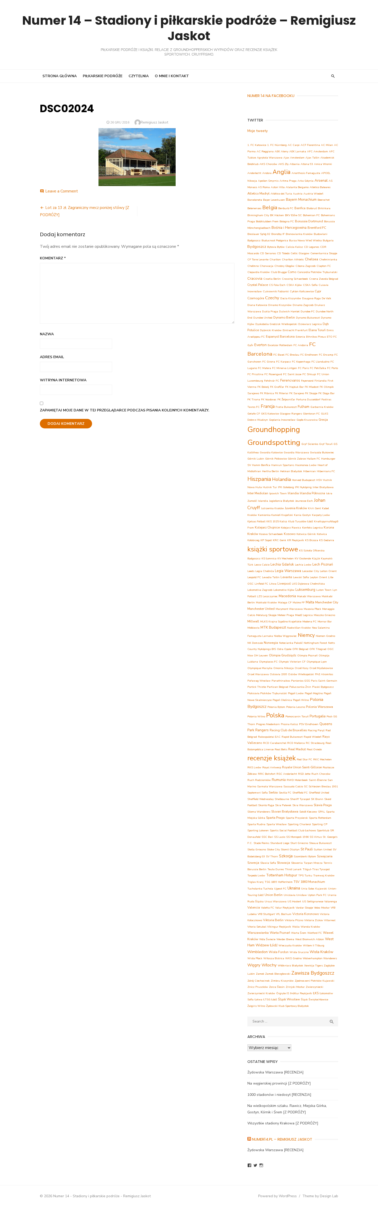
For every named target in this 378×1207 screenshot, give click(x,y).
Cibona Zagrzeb (305, 266)
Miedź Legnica (304, 615)
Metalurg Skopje (266, 615)
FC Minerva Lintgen (284, 368)
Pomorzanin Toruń (297, 716)
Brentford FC (317, 227)
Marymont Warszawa (289, 609)
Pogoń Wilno (301, 700)
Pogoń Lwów (296, 693)
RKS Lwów (254, 767)
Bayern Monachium (301, 199)
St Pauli (307, 849)
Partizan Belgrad (277, 687)
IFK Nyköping (303, 487)
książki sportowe (272, 549)
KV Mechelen (285, 558)
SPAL (321, 812)
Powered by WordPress (277, 1196)
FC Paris (303, 368)
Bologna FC (287, 221)
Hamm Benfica (261, 465)
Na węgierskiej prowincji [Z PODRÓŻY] (279, 1083)
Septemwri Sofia (257, 793)
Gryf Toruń (325, 444)
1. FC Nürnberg (277, 145)
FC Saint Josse (292, 374)
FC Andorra (300, 345)
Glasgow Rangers (291, 414)
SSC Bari (267, 837)
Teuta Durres (275, 869)
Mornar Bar (325, 621)
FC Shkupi (309, 374)
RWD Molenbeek (297, 780)
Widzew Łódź (266, 945)
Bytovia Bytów (276, 247)
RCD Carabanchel (274, 743)
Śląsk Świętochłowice (314, 999)
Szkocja (286, 856)
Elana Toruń (317, 330)
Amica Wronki (323, 164)
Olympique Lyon (317, 662)
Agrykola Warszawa (269, 158)
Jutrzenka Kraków (272, 508)
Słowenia (297, 863)
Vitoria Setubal (256, 927)
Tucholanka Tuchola (260, 889)
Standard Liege (279, 843)
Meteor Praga (285, 615)
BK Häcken (277, 215)
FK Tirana (253, 399)
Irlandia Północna (312, 493)
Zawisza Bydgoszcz (312, 973)
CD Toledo (283, 253)
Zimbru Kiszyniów (282, 981)
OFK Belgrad (300, 649)
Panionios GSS (300, 681)
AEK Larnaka (297, 151)
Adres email (52, 357)
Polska (275, 715)
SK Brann (317, 799)
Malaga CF (285, 602)
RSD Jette (304, 774)
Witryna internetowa (63, 380)
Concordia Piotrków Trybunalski (317, 272)
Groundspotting (273, 442)
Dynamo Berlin (284, 317)
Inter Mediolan (257, 493)
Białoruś (312, 208)
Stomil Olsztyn (290, 849)
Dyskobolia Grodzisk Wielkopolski (276, 324)
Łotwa (258, 999)
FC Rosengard (273, 374)
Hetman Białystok (291, 471)
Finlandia (320, 381)
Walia (296, 927)
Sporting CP (319, 824)
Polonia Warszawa (319, 706)
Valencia (253, 907)
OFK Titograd (317, 649)
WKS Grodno (293, 958)
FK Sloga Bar (326, 393)
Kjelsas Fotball (256, 521)
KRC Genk (279, 540)
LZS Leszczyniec (267, 596)
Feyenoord (307, 381)
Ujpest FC (280, 889)
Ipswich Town (278, 493)
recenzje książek (271, 758)
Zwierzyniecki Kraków (261, 993)
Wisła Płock (254, 958)
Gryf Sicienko (309, 444)
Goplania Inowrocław (282, 420)
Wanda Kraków (310, 927)
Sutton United (323, 849)
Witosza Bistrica (273, 958)
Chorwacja (266, 266)
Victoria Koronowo (305, 914)
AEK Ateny (281, 151)
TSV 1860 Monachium (309, 881)
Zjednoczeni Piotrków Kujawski (314, 981)
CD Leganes (311, 247)
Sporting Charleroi (299, 824)
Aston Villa (278, 187)
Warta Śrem (298, 933)
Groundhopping (273, 429)
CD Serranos (268, 253)
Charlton (275, 259)
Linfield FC (261, 584)
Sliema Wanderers (258, 812)
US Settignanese (312, 901)
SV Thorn (272, 856)
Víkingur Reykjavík (279, 927)
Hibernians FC (326, 471)
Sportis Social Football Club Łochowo (293, 830)
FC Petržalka (318, 368)
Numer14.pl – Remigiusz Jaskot (282, 1139)
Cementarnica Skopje (323, 253)
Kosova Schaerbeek (271, 534)
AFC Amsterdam (317, 151)
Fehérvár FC (271, 381)
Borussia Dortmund (309, 221)
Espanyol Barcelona (280, 336)
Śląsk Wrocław (289, 999)
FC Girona (268, 362)
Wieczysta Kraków (290, 945)
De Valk (326, 298)
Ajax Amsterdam (293, 158)
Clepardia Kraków (258, 272)
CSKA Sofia (310, 285)
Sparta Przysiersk (297, 818)
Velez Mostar (322, 908)
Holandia (281, 479)
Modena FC (309, 621)
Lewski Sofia (301, 577)
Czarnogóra (255, 298)
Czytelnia (139, 76)
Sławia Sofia (268, 863)
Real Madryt (297, 749)
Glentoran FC (311, 414)
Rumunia (279, 779)
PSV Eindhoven (308, 724)
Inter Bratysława (323, 487)
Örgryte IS (282, 993)
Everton (260, 344)
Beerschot (324, 200)
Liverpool (284, 583)
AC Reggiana (265, 151)
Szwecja (253, 862)
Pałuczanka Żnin (300, 687)
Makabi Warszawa (309, 596)
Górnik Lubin (255, 459)
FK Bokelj (263, 387)
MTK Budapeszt (273, 627)
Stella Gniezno (256, 849)
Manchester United (261, 608)
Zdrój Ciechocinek (258, 981)
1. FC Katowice (256, 145)
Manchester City (326, 602)
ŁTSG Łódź (270, 999)
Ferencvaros (290, 380)
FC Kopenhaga (301, 362)
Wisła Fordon (279, 952)
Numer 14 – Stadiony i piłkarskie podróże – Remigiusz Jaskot (189, 28)
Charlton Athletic (293, 259)
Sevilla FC (285, 793)
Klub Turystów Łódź (300, 521)
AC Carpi (294, 145)
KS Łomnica (269, 558)
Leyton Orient (318, 577)
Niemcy (306, 635)
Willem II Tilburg (313, 945)
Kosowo (289, 534)
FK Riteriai (281, 393)
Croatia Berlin (272, 279)
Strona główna (59, 76)
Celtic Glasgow (300, 253)
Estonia (300, 337)
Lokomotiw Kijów (283, 590)
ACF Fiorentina (310, 145)
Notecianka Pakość (291, 643)
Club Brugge (279, 272)
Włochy (269, 965)
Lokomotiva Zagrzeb (259, 590)
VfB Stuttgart (266, 914)
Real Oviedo (314, 749)
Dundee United (262, 318)
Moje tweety (257, 130)
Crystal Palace (257, 285)
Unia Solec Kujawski (314, 889)
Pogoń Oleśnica (282, 700)
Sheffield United (319, 793)
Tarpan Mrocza (313, 863)
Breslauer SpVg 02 (258, 234)
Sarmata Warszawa (269, 786)
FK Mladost (312, 387)
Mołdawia (253, 628)
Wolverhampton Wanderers (320, 958)
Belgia (269, 207)
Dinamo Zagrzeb (303, 305)
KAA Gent (314, 508)
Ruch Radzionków (259, 780)
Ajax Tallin (312, 158)
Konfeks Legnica (312, 528)
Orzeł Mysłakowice (321, 668)
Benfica (299, 208)
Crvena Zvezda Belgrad (323, 279)
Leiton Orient (328, 571)
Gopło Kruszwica (307, 420)
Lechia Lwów (303, 565)
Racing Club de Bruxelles (288, 730)
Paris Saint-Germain (324, 681)
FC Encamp (326, 355)
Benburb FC (285, 208)
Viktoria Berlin (273, 920)
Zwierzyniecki (314, 987)
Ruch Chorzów (320, 774)
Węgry (253, 965)
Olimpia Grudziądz (282, 655)
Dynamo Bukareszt (308, 318)
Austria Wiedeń (313, 194)
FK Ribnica (267, 393)
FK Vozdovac (268, 399)
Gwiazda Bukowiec (322, 452)
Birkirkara (324, 208)
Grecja (323, 419)
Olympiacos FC (268, 662)
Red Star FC (304, 759)
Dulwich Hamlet (289, 311)
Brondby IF (278, 234)
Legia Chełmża (264, 571)
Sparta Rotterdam (320, 818)
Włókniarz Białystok (290, 965)
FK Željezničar (286, 399)
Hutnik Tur (270, 487)
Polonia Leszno (295, 707)
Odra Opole (284, 649)
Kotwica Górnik (306, 534)
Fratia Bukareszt (286, 407)
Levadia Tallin (271, 577)
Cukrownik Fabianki (276, 291)
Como (292, 272)
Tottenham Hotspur (281, 875)
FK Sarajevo (296, 393)
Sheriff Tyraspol (300, 799)
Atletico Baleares (320, 187)
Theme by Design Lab (320, 1196)
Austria (297, 194)
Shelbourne (282, 799)
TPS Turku (305, 875)
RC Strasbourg (315, 743)
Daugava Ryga (311, 298)
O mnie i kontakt (172, 76)
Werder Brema (285, 939)
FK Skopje (311, 393)
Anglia (282, 172)
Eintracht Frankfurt (295, 330)
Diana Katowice (257, 305)
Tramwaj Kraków (324, 875)
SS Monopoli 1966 (297, 837)
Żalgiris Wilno (256, 1006)
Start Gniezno (299, 843)
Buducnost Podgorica (275, 240)
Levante (286, 577)
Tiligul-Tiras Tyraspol (316, 869)
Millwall (253, 621)
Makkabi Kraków (266, 602)
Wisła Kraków (321, 951)
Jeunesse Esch (304, 501)
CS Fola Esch (277, 285)
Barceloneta (254, 200)
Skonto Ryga (266, 805)
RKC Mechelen (322, 759)
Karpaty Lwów (321, 515)
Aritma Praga (288, 181)
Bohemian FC (311, 215)
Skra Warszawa (302, 805)
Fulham (303, 406)
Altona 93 (307, 164)
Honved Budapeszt (303, 480)
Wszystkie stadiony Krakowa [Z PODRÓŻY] (282, 1123)
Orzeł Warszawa (258, 674)
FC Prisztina (255, 374)
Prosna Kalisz (289, 724)
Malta (310, 602)
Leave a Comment (61, 191)
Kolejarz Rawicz (291, 528)
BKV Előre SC (293, 215)
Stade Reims (261, 843)
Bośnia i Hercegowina (289, 227)
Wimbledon (257, 951)
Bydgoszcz (256, 246)
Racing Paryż (316, 730)
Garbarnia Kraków (322, 407)
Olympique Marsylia (259, 668)
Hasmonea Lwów (306, 465)
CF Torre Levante (257, 259)
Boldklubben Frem (267, 221)
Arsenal (321, 180)
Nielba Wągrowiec (285, 636)
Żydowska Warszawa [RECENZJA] (275, 1072)
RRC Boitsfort (266, 774)
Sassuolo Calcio (293, 786)
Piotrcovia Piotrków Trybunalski (267, 693)
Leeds (250, 571)
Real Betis (281, 749)
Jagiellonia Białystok (281, 501)
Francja (268, 406)
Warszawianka (258, 932)
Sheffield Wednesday (260, 799)
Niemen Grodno (325, 636)
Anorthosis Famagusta (306, 173)
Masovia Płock (312, 609)
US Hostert (294, 901)
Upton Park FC (317, 895)
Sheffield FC (300, 793)
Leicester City (310, 571)
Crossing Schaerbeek (295, 279)
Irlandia (293, 493)
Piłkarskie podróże (102, 76)
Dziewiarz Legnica (310, 324)
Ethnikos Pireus (316, 337)
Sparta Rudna (256, 824)
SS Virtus (316, 837)
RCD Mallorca (296, 743)
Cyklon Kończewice (302, 291)
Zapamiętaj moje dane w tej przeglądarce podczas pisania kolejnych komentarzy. (124, 410)
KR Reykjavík (295, 540)
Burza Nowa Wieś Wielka (305, 240)
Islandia (263, 501)
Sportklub (323, 830)
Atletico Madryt (258, 193)
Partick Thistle (256, 687)
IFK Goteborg (286, 487)
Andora (267, 173)
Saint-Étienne (318, 780)
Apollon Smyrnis (268, 181)
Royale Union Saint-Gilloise (302, 767)
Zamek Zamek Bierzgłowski (273, 974)
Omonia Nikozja (283, 668)
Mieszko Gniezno (324, 615)
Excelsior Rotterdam (280, 345)
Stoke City (273, 849)
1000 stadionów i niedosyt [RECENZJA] (279, 1094)
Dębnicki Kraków (271, 330)
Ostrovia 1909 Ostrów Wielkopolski (292, 674)
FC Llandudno (320, 362)
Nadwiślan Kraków (299, 628)
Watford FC (314, 933)
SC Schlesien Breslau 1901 (321, 786)
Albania (295, 164)
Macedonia (287, 596)
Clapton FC (324, 266)
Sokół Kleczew (308, 812)
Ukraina (293, 888)
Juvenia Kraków (296, 508)
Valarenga (330, 901)
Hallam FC (313, 459)
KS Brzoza (311, 540)
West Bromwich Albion (309, 939)
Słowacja (283, 862)
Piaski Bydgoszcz (323, 687)
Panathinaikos (281, 681)
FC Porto (332, 368)
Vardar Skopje (304, 908)
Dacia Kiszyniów (290, 298)
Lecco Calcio (261, 565)
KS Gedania (326, 540)
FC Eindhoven (309, 355)
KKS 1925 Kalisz (276, 521)
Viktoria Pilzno (294, 920)
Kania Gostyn (302, 515)
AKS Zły (283, 164)
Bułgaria (328, 240)
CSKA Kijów (294, 285)
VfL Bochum (283, 914)
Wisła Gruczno (299, 952)
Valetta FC (267, 908)
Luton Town (323, 590)
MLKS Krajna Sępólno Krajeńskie (280, 621)
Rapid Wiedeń (312, 737)
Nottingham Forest (315, 643)
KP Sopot (266, 540)
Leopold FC (254, 577)
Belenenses (254, 208)
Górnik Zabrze (297, 459)
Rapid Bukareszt (292, 737)
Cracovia (254, 278)
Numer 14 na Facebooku (270, 95)
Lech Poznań (322, 564)
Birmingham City (258, 215)
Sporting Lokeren (258, 830)
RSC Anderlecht (286, 774)
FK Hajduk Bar (294, 387)
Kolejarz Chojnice (267, 527)
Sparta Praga (275, 817)
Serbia (273, 792)
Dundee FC (308, 311)
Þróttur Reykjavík (301, 993)
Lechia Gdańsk (282, 564)
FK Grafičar (277, 387)
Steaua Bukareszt (320, 843)
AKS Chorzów (268, 164)
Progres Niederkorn (268, 724)
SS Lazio (279, 837)
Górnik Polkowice (276, 459)
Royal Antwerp (271, 767)
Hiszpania (259, 479)
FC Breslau (292, 355)
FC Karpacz (283, 362)
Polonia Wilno (256, 716)
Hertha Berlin (270, 471)
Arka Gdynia (305, 181)
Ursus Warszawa (275, 901)
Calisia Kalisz (294, 247)
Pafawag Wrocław (259, 681)
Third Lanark (293, 869)
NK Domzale (255, 643)
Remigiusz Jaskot (154, 122)
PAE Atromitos (324, 674)
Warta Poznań (280, 932)
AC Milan (327, 145)
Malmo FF (299, 602)
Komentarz (53, 258)
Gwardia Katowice (271, 452)
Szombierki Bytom (305, 856)
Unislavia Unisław (295, 895)
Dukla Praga (270, 311)
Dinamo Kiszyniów (280, 305)
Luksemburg (305, 589)
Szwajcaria (324, 856)
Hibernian (309, 471)
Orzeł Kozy (301, 668)
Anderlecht (254, 173)
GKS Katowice (270, 414)
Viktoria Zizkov (313, 920)
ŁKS (316, 993)
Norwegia (271, 642)
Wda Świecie (267, 939)
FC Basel (278, 355)
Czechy (272, 298)
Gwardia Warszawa (296, 452)
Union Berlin (274, 895)
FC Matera (264, 368)
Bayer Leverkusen (274, 200)
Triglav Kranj (255, 882)
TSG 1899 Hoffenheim (279, 882)
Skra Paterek (283, 805)
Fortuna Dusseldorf (308, 399)
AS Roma (264, 187)
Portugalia (318, 716)
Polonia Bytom (276, 707)
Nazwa (47, 334)
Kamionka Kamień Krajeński (275, 515)
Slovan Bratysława (284, 811)
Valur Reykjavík (285, 908)
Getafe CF (253, 414)
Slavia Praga (323, 805)
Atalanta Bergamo (297, 187)
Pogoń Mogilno (314, 693)
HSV (319, 480)
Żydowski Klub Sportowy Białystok (287, 1006)
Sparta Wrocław (276, 824)
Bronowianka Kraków (299, 234)
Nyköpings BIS (267, 649)
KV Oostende (303, 558)
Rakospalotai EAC (269, 737)
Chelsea (311, 259)
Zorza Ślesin (277, 987)
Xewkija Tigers (313, 965)
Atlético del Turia (281, 194)
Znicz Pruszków (257, 987)
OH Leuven (261, 655)
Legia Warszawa (288, 570)
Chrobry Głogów (284, 266)
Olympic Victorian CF (292, 662)
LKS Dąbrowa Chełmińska (308, 584)
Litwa (272, 584)
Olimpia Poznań (307, 655)
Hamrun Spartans (282, 465)
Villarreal (329, 920)
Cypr (318, 291)
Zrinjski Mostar (295, 987)
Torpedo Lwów (256, 875)
